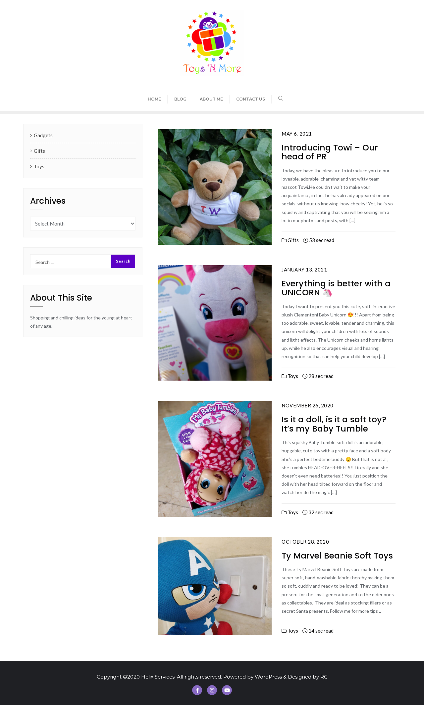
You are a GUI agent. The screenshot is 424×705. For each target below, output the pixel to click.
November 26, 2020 (308, 405)
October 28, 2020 (305, 542)
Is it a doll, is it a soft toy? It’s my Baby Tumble (334, 424)
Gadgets (43, 135)
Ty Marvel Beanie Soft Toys (337, 555)
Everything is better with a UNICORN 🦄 (336, 288)
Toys (292, 376)
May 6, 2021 (297, 134)
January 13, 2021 (304, 269)
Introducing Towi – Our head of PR (330, 152)
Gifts (293, 240)
